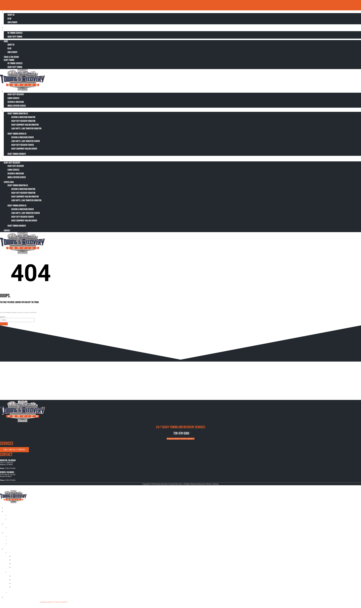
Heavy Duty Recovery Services (15, 532)
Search (2, 317)
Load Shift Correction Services (20, 536)
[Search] (4, 323)
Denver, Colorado (7, 472)
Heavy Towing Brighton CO (18, 113)
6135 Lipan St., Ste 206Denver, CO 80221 (7, 475)
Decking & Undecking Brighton (23, 117)
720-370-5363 (181, 433)
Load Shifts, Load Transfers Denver (25, 141)
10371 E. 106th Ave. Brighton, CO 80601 (6, 463)
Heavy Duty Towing (15, 36)
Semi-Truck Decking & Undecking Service (23, 539)
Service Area (10, 110)
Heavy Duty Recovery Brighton (23, 121)
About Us (11, 14)
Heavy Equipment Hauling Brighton (25, 124)
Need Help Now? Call (174, 4)
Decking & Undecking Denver (22, 137)
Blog (9, 18)
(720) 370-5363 (189, 4)
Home (7, 11)
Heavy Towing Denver (16, 572)
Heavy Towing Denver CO (17, 133)
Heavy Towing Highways (17, 154)
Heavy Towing (10, 29)
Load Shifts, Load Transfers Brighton (26, 128)
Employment (12, 22)
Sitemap (215, 484)
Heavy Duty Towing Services (15, 523)
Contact (8, 158)
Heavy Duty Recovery (13, 91)
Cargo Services (13, 98)
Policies (208, 484)
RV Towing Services (15, 33)
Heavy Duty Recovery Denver (22, 145)
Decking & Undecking (16, 102)
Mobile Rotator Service (17, 105)
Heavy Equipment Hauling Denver (24, 148)
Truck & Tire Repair (12, 27)
